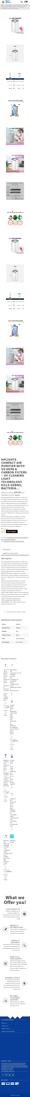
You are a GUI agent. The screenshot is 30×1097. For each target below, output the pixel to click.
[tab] (6, 550)
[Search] (21, 2)
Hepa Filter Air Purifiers (21, 537)
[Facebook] (2, 1074)
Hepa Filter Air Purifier (17, 541)
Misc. (17, 631)
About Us (4, 1023)
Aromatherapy (21, 1064)
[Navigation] (3, 2)
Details (17, 495)
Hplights (18, 624)
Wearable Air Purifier (7, 1069)
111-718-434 (19, 642)
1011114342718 (20, 638)
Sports (17, 635)
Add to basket (11, 531)
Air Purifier (7, 541)
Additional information (10, 553)
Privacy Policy (6, 1028)
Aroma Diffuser (13, 1064)
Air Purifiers (10, 537)
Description (6, 549)
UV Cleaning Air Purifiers (8, 539)
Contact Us (5, 1026)
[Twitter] (6, 1074)
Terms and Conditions (8, 1031)
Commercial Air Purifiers (8, 1066)
